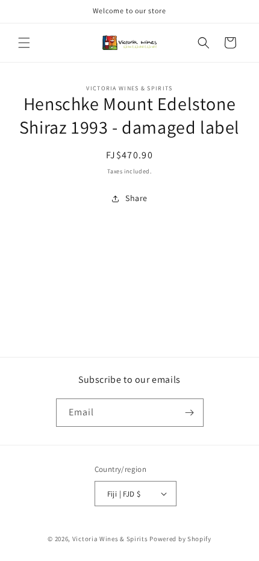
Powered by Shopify (180, 539)
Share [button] (136, 198)
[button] (24, 42)
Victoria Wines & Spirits (110, 539)
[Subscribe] (189, 412)
